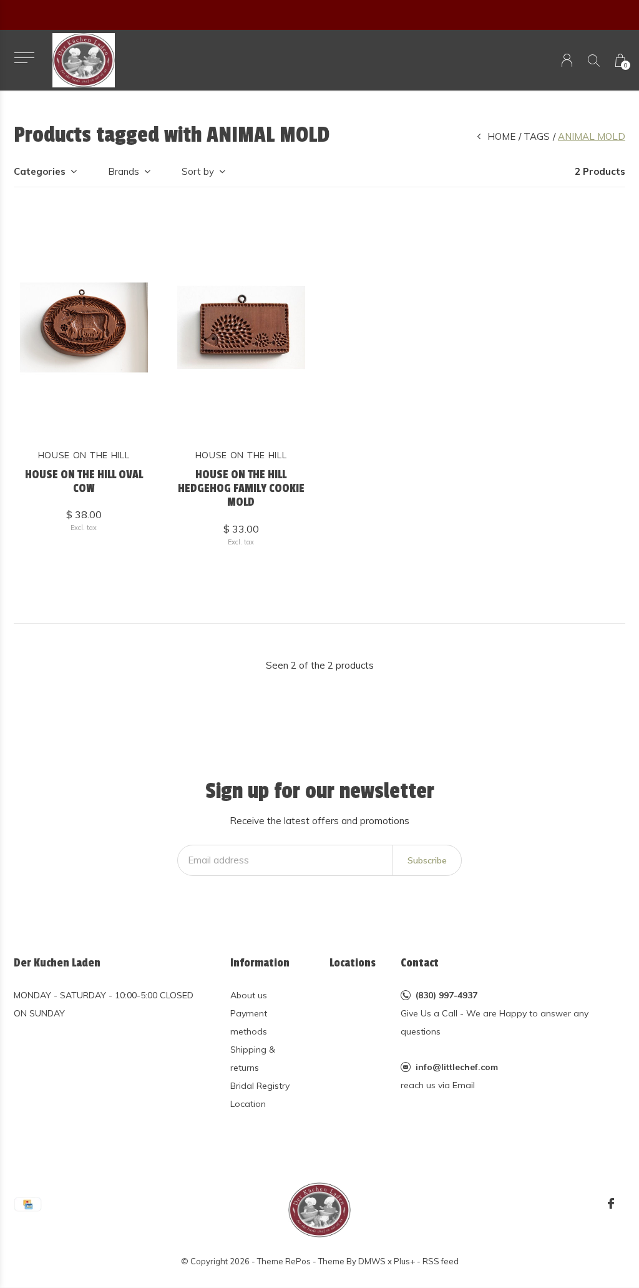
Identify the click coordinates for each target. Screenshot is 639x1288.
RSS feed (440, 1261)
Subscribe (427, 860)
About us (248, 995)
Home (501, 136)
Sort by (198, 171)
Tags (537, 136)
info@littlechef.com (457, 1067)
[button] (24, 57)
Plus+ (404, 1261)
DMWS (372, 1261)
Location (248, 1103)
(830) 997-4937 (446, 995)
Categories (40, 171)
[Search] (594, 60)
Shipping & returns (252, 1058)
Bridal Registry (260, 1085)
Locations (352, 963)
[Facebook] (611, 1203)
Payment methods (248, 1022)
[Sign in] (567, 60)
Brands (123, 171)
